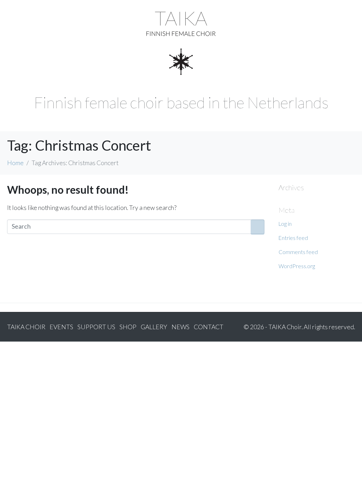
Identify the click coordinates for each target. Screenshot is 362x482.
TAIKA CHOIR (26, 327)
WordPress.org (297, 266)
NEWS (180, 327)
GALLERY (154, 327)
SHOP (127, 327)
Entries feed (293, 238)
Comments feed (298, 252)
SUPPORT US (96, 327)
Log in (285, 224)
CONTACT (208, 327)
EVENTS (61, 327)
